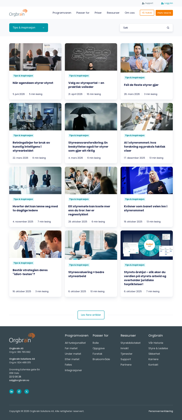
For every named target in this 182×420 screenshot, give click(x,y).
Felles (68, 364)
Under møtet (73, 354)
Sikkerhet (154, 354)
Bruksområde (101, 359)
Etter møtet (72, 359)
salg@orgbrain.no (19, 380)
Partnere (126, 364)
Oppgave (99, 348)
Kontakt (153, 364)
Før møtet (71, 348)
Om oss (130, 13)
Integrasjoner (73, 370)
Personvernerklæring (161, 411)
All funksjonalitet (75, 343)
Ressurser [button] (113, 13)
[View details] (11, 391)
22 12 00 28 (15, 376)
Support (149, 3)
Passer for (82, 13)
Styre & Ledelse (158, 348)
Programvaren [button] (62, 13)
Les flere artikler (91, 315)
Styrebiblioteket (131, 343)
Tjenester (127, 354)
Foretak (97, 354)
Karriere (153, 359)
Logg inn (169, 3)
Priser (98, 13)
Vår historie (155, 343)
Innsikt (125, 348)
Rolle (96, 343)
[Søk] (168, 27)
